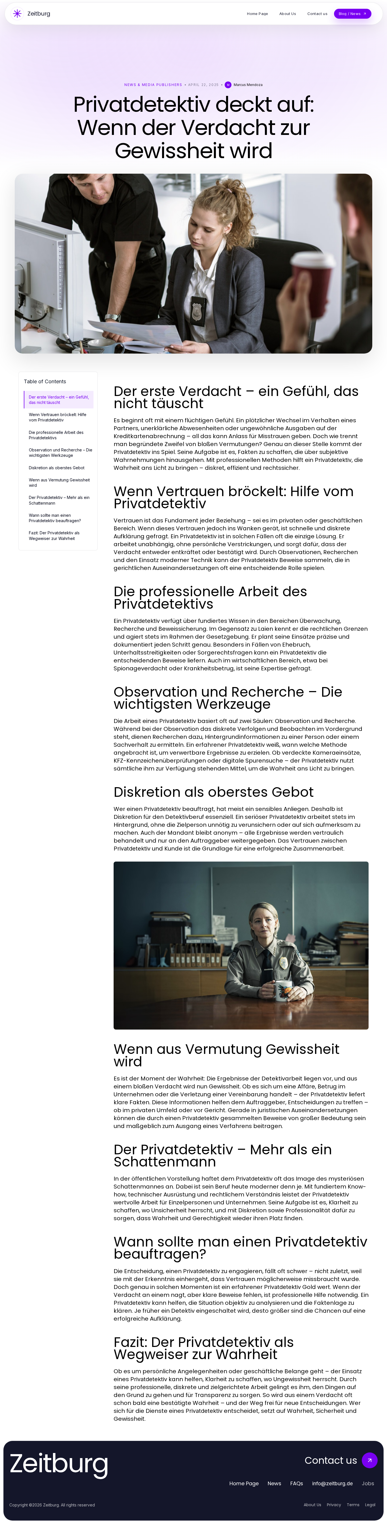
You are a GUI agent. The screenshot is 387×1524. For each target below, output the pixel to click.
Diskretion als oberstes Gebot (56, 467)
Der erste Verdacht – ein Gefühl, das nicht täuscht (59, 400)
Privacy (334, 1505)
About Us (312, 1505)
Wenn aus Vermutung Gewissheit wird (59, 482)
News (274, 1483)
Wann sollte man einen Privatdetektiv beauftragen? (55, 518)
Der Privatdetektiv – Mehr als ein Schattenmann (59, 500)
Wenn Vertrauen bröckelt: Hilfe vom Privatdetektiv (57, 417)
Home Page (244, 1483)
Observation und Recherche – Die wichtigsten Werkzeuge (60, 452)
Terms (353, 1505)
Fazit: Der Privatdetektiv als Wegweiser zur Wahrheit (54, 535)
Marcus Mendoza (248, 85)
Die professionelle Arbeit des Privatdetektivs (56, 435)
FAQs (296, 1483)
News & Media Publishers (153, 85)
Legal (370, 1505)
